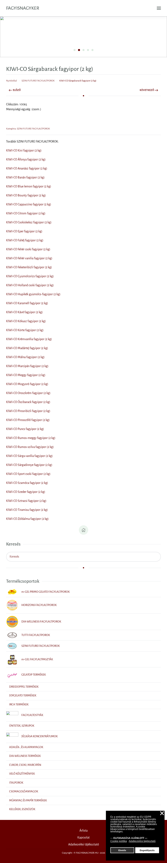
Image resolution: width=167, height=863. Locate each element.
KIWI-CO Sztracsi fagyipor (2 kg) (26, 500)
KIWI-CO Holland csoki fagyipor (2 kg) (30, 285)
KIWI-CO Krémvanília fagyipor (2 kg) (29, 339)
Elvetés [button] (122, 850)
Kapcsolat (83, 837)
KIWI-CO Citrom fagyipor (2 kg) (25, 213)
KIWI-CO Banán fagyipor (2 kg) (25, 177)
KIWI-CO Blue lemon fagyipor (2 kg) (28, 186)
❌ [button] (162, 813)
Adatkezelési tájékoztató (83, 844)
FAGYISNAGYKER (22, 8)
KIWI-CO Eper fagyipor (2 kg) (24, 231)
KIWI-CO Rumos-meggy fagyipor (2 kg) (30, 438)
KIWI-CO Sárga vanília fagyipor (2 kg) (29, 456)
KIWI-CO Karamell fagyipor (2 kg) (27, 303)
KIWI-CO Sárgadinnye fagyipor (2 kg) (29, 465)
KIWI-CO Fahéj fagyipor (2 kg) (24, 240)
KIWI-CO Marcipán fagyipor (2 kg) (27, 366)
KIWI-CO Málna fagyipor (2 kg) (25, 357)
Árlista (83, 830)
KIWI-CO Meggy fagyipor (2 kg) (25, 375)
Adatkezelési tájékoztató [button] (142, 841)
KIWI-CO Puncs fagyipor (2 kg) (25, 429)
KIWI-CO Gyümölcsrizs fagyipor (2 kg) (30, 276)
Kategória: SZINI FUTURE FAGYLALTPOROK (28, 128)
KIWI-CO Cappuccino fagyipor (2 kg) (28, 204)
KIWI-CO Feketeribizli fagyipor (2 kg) (29, 267)
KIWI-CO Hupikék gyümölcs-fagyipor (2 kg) (33, 294)
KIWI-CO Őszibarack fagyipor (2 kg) (28, 402)
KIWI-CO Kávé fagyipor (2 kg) (24, 312)
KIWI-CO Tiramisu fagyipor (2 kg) (27, 509)
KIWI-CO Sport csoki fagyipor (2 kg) (28, 473)
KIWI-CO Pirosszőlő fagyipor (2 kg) (28, 420)
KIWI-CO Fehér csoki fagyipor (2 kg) (28, 249)
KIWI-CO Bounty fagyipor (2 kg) (26, 195)
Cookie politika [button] (118, 841)
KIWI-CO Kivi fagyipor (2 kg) (24, 150)
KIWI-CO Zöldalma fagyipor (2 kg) (27, 518)
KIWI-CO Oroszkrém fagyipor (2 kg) (28, 393)
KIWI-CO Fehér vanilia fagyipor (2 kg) (29, 258)
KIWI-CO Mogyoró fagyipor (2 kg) (27, 384)
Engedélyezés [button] (147, 850)
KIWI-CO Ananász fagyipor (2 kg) (26, 168)
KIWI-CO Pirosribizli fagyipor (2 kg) (28, 411)
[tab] (75, 50)
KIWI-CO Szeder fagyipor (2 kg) (25, 491)
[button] (159, 8)
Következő (147, 90)
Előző (17, 90)
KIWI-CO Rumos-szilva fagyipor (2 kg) (30, 447)
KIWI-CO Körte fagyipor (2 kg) (25, 330)
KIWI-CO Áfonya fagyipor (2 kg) (26, 159)
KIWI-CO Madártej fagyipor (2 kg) (27, 348)
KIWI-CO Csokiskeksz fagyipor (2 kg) (29, 222)
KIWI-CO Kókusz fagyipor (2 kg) (26, 321)
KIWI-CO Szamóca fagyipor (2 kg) (27, 482)
